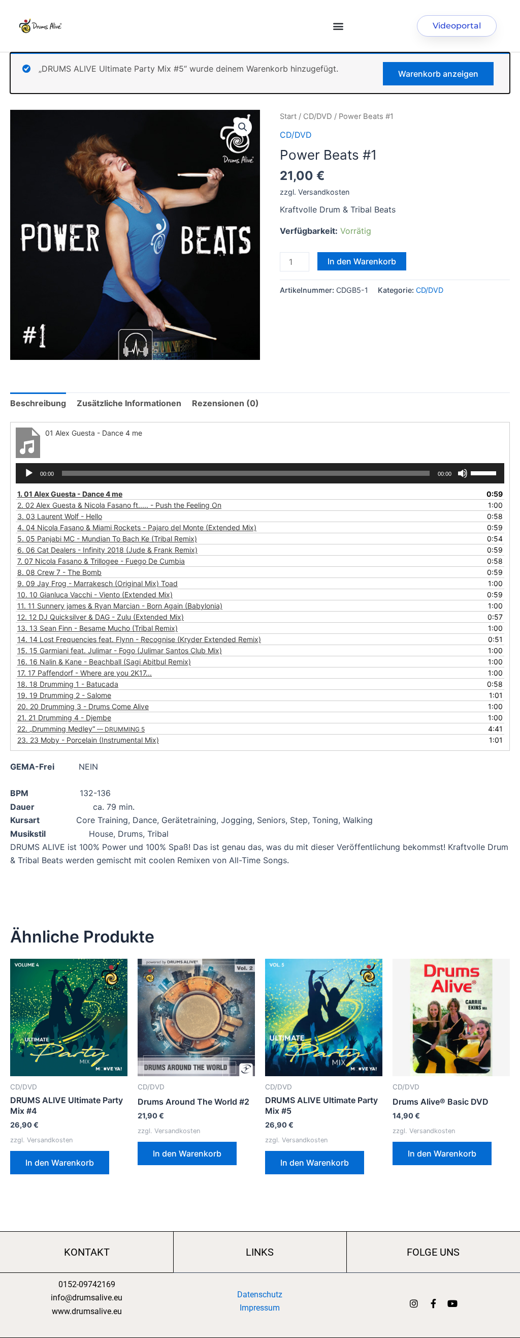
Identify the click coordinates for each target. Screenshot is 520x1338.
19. (64, 695)
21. (64, 717)
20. (83, 706)
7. (101, 561)
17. (84, 672)
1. (69, 494)
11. (119, 605)
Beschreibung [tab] (38, 403)
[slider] (485, 472)
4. (136, 527)
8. (59, 572)
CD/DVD (317, 116)
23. (88, 740)
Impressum (260, 1308)
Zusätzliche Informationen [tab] (129, 403)
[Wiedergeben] (29, 473)
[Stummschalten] (463, 473)
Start (288, 116)
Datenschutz (259, 1294)
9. (97, 583)
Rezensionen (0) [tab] (225, 403)
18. (67, 684)
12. (100, 617)
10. (95, 594)
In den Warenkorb (362, 261)
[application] (260, 473)
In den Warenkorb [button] (59, 1163)
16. (104, 661)
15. (119, 650)
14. (139, 639)
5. (107, 538)
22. (81, 728)
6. (107, 549)
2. (119, 505)
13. (97, 628)
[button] (338, 26)
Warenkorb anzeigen (438, 74)
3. (59, 516)
